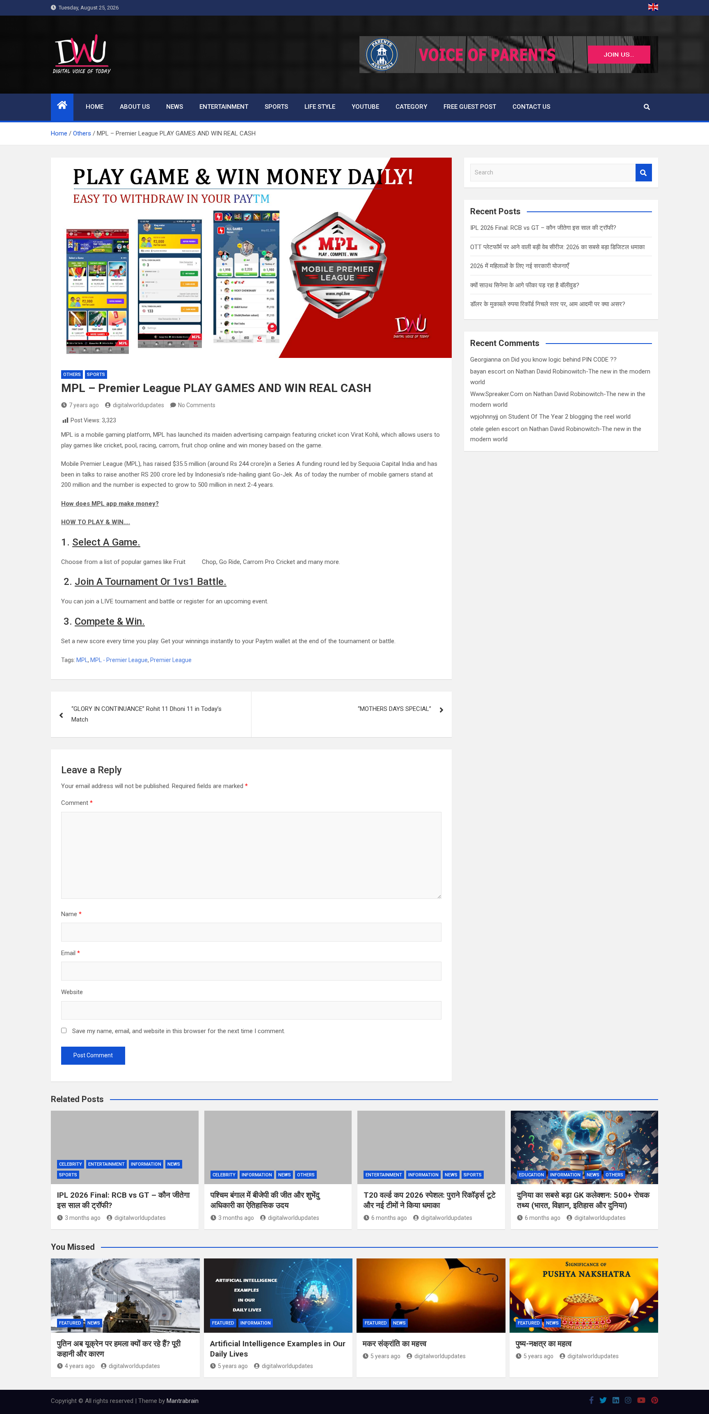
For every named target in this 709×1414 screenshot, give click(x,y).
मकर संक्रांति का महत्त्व (394, 1343)
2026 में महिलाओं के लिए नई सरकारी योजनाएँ (519, 266)
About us (135, 106)
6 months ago (389, 1218)
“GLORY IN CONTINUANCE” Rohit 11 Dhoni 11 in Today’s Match (146, 714)
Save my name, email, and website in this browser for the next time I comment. (178, 1031)
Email (70, 953)
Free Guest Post (470, 106)
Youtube (365, 106)
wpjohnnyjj (484, 416)
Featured (70, 1323)
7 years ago (84, 405)
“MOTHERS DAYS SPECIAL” (394, 709)
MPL (82, 660)
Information (146, 1164)
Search (644, 172)
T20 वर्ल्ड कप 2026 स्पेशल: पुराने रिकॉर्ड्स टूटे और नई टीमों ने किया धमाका (430, 1200)
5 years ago (233, 1366)
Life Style (319, 106)
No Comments (196, 405)
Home (94, 106)
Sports (276, 106)
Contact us (531, 106)
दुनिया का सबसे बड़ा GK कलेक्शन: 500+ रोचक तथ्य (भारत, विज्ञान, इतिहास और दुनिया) (583, 1200)
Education (531, 1175)
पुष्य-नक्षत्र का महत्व (544, 1343)
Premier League (171, 660)
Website (72, 992)
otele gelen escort (494, 429)
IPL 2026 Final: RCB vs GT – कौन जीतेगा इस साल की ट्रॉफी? (543, 227)
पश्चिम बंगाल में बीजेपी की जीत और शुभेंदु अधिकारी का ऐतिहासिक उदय (265, 1200)
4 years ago (80, 1366)
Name (71, 914)
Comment (77, 803)
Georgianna (485, 359)
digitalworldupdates (138, 405)
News (174, 106)
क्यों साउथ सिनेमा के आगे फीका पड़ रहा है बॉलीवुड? (524, 285)
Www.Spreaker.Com (496, 394)
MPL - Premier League (119, 660)
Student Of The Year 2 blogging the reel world (569, 416)
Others (72, 374)
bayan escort (487, 371)
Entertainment (223, 106)
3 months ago (83, 1218)
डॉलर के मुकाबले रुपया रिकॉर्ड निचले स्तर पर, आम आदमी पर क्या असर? (547, 304)
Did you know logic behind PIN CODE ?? (564, 359)
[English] (653, 7)
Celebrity (70, 1164)
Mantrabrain (183, 1401)
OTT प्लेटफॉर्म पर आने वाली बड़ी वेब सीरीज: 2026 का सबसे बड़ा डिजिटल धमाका (557, 247)
